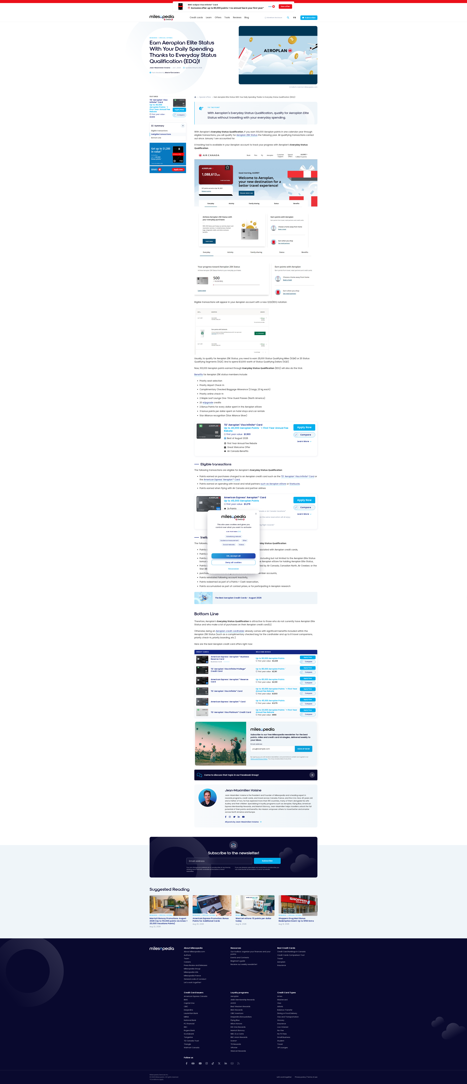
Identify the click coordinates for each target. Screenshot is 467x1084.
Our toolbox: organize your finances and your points (250, 952)
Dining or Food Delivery (287, 1013)
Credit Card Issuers (193, 992)
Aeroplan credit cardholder (230, 631)
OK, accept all (233, 556)
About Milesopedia (193, 948)
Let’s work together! (192, 982)
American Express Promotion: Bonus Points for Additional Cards (211, 919)
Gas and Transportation (288, 1017)
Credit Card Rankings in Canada (291, 951)
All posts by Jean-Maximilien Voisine (242, 822)
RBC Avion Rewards (239, 1037)
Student (280, 1041)
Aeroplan (281, 962)
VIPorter (234, 1047)
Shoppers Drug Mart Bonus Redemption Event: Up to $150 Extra (296, 919)
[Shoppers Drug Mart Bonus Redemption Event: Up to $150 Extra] (298, 905)
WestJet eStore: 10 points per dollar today (253, 919)
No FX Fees (282, 1034)
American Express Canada (195, 996)
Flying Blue (235, 1020)
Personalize (233, 569)
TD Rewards (236, 1044)
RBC (185, 1027)
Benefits (198, 374)
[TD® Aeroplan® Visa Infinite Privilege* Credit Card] (202, 670)
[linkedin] (239, 817)
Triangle (187, 1044)
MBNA (186, 1017)
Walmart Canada (191, 1047)
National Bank (190, 1020)
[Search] (288, 18)
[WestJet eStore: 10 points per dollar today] (255, 905)
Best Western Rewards (240, 1006)
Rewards (153, 38)
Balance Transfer (284, 1010)
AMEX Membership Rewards (243, 999)
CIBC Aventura (237, 1013)
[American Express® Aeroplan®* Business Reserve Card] (202, 659)
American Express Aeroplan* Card (222, 479)
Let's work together (284, 1077)
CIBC (186, 1006)
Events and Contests (240, 957)
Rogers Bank (189, 1030)
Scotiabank (189, 1034)
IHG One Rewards (238, 1027)
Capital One (189, 1003)
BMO (186, 999)
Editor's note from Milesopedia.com (304, 87)
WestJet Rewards (238, 1051)
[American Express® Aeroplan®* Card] (209, 504)
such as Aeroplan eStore (273, 483)
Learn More (303, 441)
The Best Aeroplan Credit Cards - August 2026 (253, 598)
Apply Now (304, 427)
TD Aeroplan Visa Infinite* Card (297, 476)
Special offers (166, 38)
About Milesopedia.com (194, 951)
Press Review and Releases (195, 965)
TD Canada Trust (191, 1041)
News (238, 915)
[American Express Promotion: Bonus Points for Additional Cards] (212, 905)
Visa (279, 1003)
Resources (236, 948)
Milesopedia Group (192, 969)
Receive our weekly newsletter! (244, 964)
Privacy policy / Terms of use (306, 1077)
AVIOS (233, 1003)
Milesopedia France (192, 975)
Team (186, 958)
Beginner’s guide (238, 961)
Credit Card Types (286, 992)
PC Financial (189, 1023)
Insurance (281, 965)
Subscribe (310, 17)
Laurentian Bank (191, 1013)
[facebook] (225, 817)
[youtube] (243, 817)
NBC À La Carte (237, 1034)
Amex (279, 996)
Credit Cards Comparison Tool (290, 955)
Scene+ (234, 1041)
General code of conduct (195, 979)
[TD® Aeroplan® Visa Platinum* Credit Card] (202, 712)
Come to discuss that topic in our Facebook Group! (231, 775)
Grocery (280, 1020)
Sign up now (303, 749)
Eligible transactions (159, 131)
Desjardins (188, 1010)
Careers (187, 962)
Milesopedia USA (191, 972)
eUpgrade (208, 402)
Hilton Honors (236, 1023)
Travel (280, 958)
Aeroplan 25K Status (246, 135)
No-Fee (280, 1030)
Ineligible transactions (161, 134)
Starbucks (294, 483)
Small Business (283, 1037)
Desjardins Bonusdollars (241, 1017)
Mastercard (282, 999)
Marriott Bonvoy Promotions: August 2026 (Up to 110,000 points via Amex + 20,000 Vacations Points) (169, 921)
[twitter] (234, 817)
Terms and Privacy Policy (259, 759)
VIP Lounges (282, 1047)
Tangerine (188, 1037)
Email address (256, 744)
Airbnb (280, 1006)
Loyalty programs (240, 992)
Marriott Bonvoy (238, 1030)
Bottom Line (156, 138)
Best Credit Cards (286, 948)
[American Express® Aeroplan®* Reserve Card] (202, 681)
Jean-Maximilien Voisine (243, 790)
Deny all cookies (233, 562)
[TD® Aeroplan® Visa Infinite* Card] (209, 431)
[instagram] (230, 817)
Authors (187, 955)
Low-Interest (282, 1027)
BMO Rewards (237, 1010)
